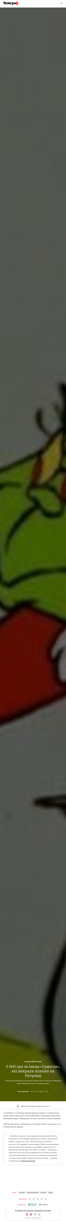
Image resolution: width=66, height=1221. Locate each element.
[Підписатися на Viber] (31, 1214)
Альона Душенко (23, 1091)
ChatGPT (33, 1205)
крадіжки (22, 1192)
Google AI (44, 1205)
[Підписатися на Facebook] (35, 1214)
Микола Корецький (28, 1161)
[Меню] (62, 3)
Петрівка (43, 1192)
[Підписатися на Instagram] (39, 1214)
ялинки (50, 1192)
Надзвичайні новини (33, 1061)
